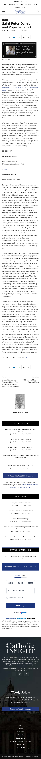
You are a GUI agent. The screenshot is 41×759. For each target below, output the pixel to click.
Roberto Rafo (15, 460)
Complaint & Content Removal (20, 741)
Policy (33, 4)
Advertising (12, 4)
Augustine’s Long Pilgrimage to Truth (20, 465)
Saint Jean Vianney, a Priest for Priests (20, 511)
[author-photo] (20, 409)
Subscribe (17, 7)
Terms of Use (20, 747)
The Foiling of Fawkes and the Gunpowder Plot (21, 537)
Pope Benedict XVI (9, 31)
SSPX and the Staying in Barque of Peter (30, 381)
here (26, 357)
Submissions (20, 4)
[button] (3, 11)
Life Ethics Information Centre (15, 756)
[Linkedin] (14, 37)
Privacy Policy (20, 744)
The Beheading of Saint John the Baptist (20, 447)
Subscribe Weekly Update (20, 476)
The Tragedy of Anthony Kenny (20, 439)
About (5, 4)
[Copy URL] (28, 37)
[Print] (23, 37)
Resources (27, 4)
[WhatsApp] (19, 37)
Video (5, 169)
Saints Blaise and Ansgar (20, 519)
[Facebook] (4, 37)
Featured (5, 20)
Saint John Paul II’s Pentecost (20, 503)
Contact (24, 7)
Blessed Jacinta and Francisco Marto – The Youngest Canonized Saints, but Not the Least (10, 383)
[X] (9, 37)
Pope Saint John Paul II (16, 505)
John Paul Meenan (15, 434)
